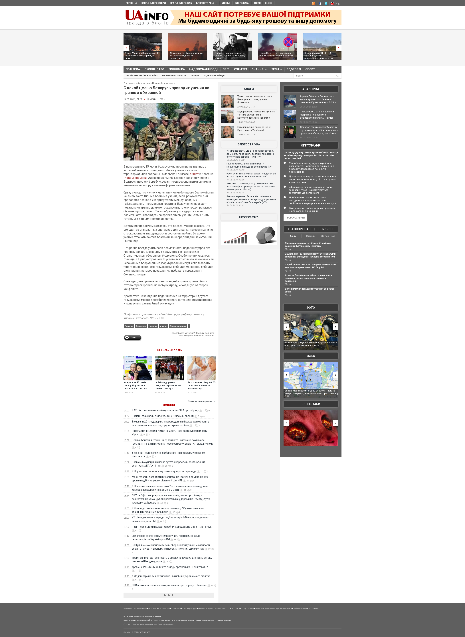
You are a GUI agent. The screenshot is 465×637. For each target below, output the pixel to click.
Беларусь (141, 326)
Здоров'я (294, 69)
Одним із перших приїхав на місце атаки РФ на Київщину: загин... (230, 55)
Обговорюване (300, 229)
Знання (256, 70)
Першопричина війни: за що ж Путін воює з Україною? (253, 128)
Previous (125, 48)
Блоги (249, 89)
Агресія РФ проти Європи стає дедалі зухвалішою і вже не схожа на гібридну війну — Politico (318, 99)
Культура (240, 69)
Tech (274, 70)
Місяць (310, 236)
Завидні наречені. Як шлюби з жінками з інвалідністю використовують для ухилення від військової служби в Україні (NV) (251, 199)
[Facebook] (319, 4)
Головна (131, 3)
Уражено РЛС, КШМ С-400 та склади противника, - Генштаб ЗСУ (170, 567)
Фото (257, 3)
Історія (209, 608)
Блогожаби (242, 3)
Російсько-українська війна (142, 76)
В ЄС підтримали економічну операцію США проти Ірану (165, 410)
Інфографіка (249, 217)
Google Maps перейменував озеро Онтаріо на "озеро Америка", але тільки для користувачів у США (311, 393)
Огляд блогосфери (153, 3)
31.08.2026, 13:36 (235, 179)
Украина (129, 326)
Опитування (311, 145)
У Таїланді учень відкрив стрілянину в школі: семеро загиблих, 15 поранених (170, 387)
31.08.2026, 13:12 (235, 205)
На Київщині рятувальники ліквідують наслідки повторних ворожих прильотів (310, 344)
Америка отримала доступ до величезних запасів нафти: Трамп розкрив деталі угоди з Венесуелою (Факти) (251, 186)
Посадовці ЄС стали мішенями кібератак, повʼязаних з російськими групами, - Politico (317, 114)
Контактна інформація (143, 624)
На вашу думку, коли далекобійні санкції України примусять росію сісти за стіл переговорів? (311, 155)
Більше (169, 595)
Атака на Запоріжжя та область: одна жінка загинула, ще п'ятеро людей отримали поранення (308, 278)
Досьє (226, 3)
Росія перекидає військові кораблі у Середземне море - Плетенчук (171, 526)
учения (163, 326)
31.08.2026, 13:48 (235, 169)
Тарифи (195, 76)
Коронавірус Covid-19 (174, 76)
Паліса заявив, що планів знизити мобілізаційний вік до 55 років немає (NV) (249, 165)
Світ (226, 69)
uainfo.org (157, 620)
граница (153, 326)
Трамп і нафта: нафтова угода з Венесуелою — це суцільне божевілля (254, 99)
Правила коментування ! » (201, 401)
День (293, 236)
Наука (201, 608)
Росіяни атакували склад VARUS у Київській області (163, 416)
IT (229, 608)
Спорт (310, 69)
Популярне (325, 229)
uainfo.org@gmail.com (164, 624)
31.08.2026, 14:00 (235, 160)
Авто (224, 608)
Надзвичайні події (203, 69)
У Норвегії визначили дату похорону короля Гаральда (164, 471)
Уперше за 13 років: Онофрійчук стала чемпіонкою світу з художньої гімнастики (137, 387)
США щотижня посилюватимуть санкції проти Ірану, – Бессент (169, 585)
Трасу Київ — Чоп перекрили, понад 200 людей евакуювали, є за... (277, 55)
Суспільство (154, 69)
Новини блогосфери (162, 83)
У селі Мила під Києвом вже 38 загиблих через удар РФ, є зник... (142, 55)
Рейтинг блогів (300, 608)
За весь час (328, 236)
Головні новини (140, 608)
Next (339, 48)
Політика (133, 69)
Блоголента (286, 608)
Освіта (217, 608)
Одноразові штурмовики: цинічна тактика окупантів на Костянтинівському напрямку (256, 114)
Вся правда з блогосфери (137, 83)
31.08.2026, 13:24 (235, 192)
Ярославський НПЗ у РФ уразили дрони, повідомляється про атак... (319, 55)
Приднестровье (178, 326)
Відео (268, 3)
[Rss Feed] (313, 4)
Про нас (127, 624)
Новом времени (135, 178)
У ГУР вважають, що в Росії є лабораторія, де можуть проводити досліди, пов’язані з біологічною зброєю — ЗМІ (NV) (250, 153)
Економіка (177, 69)
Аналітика (310, 89)
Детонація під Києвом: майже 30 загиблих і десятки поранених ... (186, 55)
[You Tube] (331, 4)
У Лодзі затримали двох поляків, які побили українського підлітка (171, 576)
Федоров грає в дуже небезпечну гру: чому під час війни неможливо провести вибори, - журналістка (319, 130)
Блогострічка (204, 3)
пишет (194, 174)
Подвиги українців (214, 76)
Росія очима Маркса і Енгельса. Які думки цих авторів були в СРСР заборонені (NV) (251, 175)
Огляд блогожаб (181, 3)
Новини (169, 405)
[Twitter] (325, 4)
